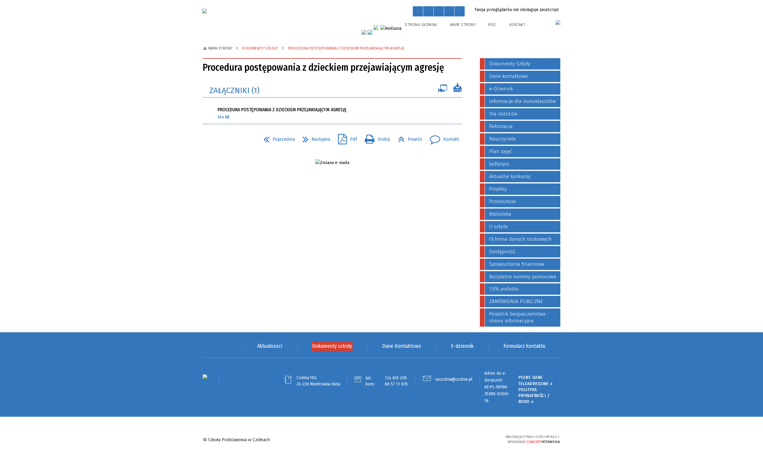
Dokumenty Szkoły (509, 64)
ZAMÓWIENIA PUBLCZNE (516, 301)
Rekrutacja (501, 126)
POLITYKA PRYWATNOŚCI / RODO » (534, 395)
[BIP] (558, 22)
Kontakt (517, 24)
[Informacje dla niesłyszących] (449, 11)
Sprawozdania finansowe (517, 264)
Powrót (407, 137)
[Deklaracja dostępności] (439, 11)
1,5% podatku (504, 289)
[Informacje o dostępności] (428, 11)
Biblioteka (500, 214)
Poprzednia (277, 137)
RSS (492, 24)
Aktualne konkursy (510, 176)
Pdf (345, 137)
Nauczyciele (502, 139)
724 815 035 (396, 378)
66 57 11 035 (396, 384)
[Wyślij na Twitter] (219, 139)
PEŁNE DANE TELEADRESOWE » (535, 380)
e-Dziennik (501, 89)
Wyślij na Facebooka (208, 139)
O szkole (498, 226)
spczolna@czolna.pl (453, 379)
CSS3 (466, 439)
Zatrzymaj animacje (418, 11)
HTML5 (457, 439)
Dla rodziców (503, 114)
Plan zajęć (500, 151)
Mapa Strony (463, 24)
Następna (314, 137)
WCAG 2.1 (485, 438)
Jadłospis (499, 164)
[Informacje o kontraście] (460, 11)
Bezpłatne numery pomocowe (522, 277)
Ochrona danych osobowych (520, 239)
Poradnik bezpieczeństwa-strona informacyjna (518, 317)
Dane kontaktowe (508, 76)
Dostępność (502, 251)
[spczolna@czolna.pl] (332, 162)
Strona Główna (421, 24)
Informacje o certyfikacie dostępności (381, 439)
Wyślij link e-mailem (230, 139)
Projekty (498, 189)
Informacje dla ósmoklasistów (522, 101)
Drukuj (375, 137)
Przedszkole (502, 201)
